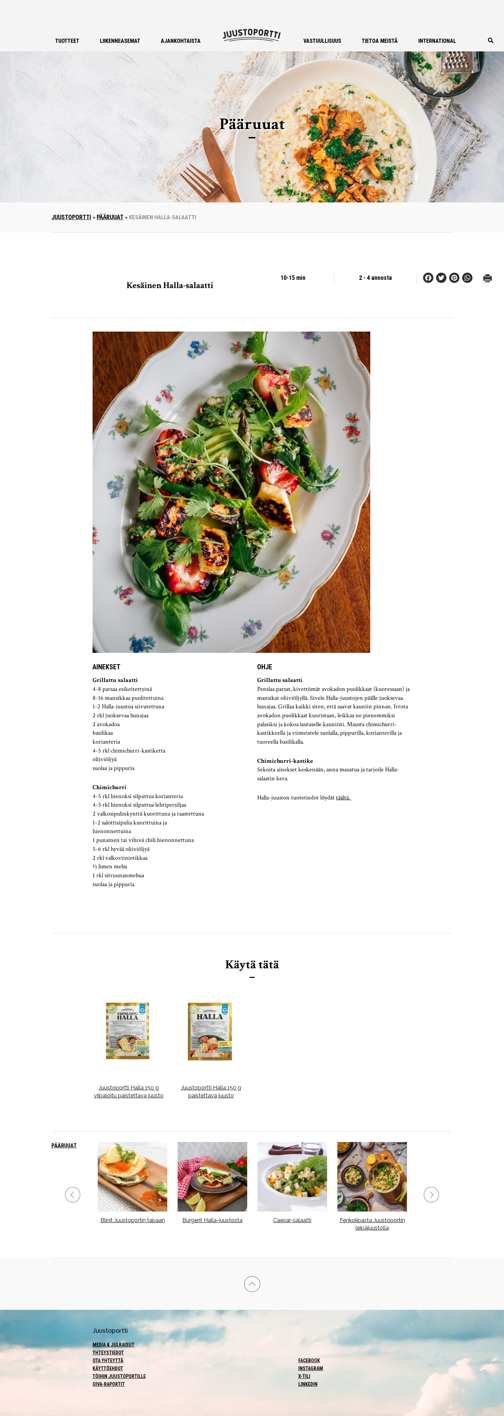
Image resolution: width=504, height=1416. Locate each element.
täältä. (343, 798)
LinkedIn (307, 1384)
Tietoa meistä (380, 41)
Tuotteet (67, 41)
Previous (73, 1195)
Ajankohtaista (181, 41)
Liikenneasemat (120, 41)
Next (431, 1195)
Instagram (310, 1368)
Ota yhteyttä (108, 1360)
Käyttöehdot (108, 1368)
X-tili (304, 1376)
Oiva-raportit (109, 1384)
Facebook (309, 1360)
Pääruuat (110, 217)
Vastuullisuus (322, 41)
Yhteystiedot (108, 1352)
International (437, 41)
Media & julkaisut (113, 1344)
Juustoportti (71, 217)
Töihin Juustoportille (119, 1376)
